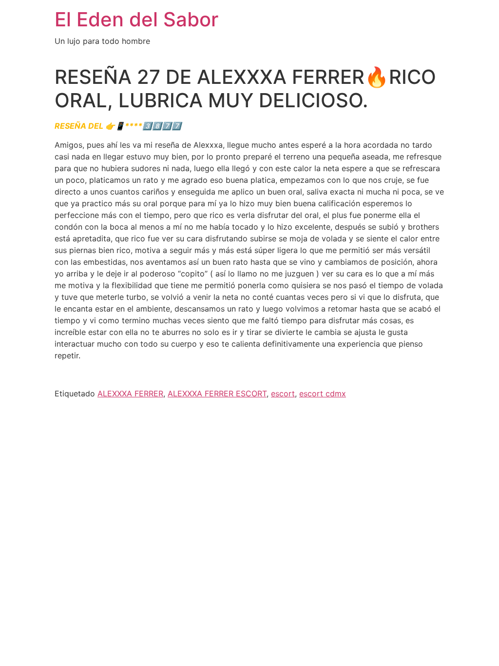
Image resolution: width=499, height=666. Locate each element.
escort (283, 393)
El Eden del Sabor (136, 19)
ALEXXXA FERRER (130, 393)
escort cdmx (322, 393)
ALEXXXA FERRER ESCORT (217, 393)
